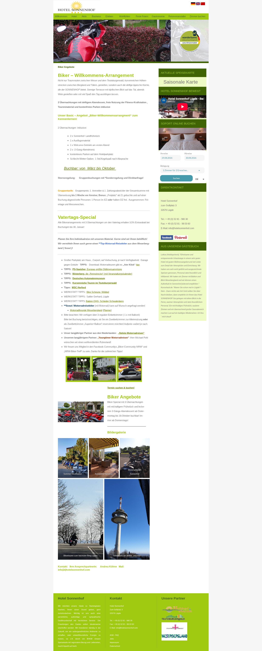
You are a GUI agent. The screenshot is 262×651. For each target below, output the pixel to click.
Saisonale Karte (180, 82)
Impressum (114, 642)
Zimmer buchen (197, 16)
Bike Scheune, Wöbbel (98, 292)
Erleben (109, 16)
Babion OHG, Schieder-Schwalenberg (105, 301)
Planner (107, 310)
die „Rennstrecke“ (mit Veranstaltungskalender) (102, 273)
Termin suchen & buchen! (120, 387)
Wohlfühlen (124, 16)
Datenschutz (115, 646)
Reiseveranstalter (177, 16)
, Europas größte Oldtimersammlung (97, 269)
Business (96, 16)
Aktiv (84, 16)
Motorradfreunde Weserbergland (86, 310)
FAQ (117, 635)
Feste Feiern (142, 16)
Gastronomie (158, 16)
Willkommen (61, 16)
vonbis (82, 168)
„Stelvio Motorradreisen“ (131, 333)
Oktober (108, 168)
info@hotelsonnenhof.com (181, 228)
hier (138, 264)
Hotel (74, 16)
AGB (112, 635)
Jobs (112, 639)
